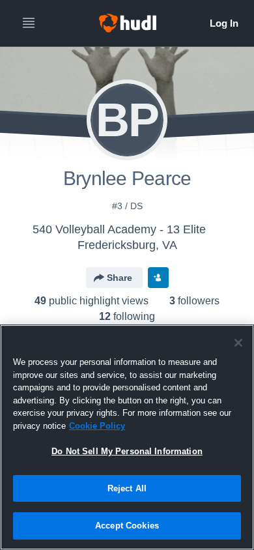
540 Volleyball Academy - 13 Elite (119, 229)
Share (119, 277)
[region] (127, 437)
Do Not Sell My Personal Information (127, 451)
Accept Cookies (127, 525)
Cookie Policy (97, 426)
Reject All (127, 488)
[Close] (238, 342)
